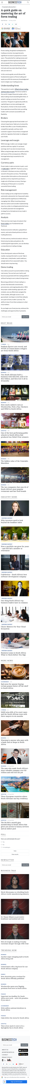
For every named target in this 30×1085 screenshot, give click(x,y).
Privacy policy (7, 1057)
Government (5, 681)
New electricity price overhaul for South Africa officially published (13, 977)
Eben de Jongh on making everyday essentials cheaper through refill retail (14, 943)
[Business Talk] (21, 1064)
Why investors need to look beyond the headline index (12, 521)
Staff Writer (4, 20)
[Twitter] (5, 24)
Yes (4, 842)
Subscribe (25, 316)
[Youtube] (16, 1064)
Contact (5, 1054)
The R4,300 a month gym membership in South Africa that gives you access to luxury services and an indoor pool (15, 826)
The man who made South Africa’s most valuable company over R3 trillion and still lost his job (14, 770)
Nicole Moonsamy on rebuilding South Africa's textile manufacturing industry (15, 893)
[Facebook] (2, 24)
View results (15, 854)
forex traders (5, 223)
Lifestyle (3, 430)
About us (5, 1049)
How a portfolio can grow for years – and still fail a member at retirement (15, 549)
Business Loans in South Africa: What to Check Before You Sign (13, 654)
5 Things (3, 344)
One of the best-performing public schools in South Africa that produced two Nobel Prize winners (14, 435)
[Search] (28, 2)
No (3, 844)
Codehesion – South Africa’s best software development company (14, 576)
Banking (3, 738)
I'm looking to (6, 847)
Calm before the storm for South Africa (15, 1018)
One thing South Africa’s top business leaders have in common (14, 602)
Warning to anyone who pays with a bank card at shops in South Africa (14, 742)
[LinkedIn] (9, 24)
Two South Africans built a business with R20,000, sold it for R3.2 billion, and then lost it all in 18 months (14, 378)
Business (3, 372)
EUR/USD (6, 169)
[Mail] (15, 24)
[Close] (28, 1077)
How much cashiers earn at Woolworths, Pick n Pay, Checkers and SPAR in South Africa (14, 407)
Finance (3, 994)
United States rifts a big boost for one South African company (14, 968)
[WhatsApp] (12, 24)
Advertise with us (8, 1052)
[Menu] (2, 3)
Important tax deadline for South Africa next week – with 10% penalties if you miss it (14, 998)
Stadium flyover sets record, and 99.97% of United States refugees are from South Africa (14, 349)
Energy (3, 974)
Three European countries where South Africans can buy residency (14, 798)
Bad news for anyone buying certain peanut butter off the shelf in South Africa (14, 686)
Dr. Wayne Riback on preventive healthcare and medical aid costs (12, 918)
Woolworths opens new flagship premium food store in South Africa (13, 987)
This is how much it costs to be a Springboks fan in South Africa (12, 1027)
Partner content (7, 518)
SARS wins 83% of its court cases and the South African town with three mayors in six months (14, 714)
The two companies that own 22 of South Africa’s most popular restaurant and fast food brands (14, 489)
